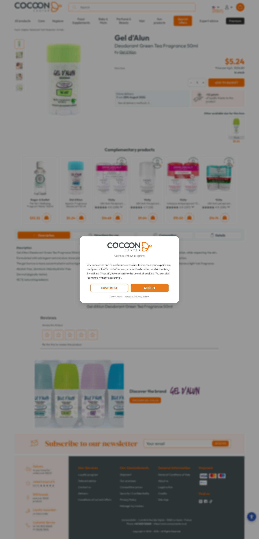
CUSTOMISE (109, 288)
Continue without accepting (129, 255)
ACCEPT (149, 288)
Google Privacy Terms (137, 296)
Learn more (116, 296)
